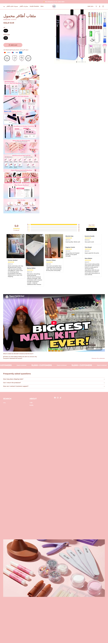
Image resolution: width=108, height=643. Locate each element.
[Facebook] (55, 398)
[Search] (96, 6)
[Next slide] (106, 36)
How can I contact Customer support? (15, 386)
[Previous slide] (55, 36)
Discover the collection (98, 358)
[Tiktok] (60, 398)
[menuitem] (42, 6)
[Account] (99, 6)
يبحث (4, 402)
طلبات (31, 402)
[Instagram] (58, 398)
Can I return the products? (12, 382)
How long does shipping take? (13, 379)
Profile (31, 405)
